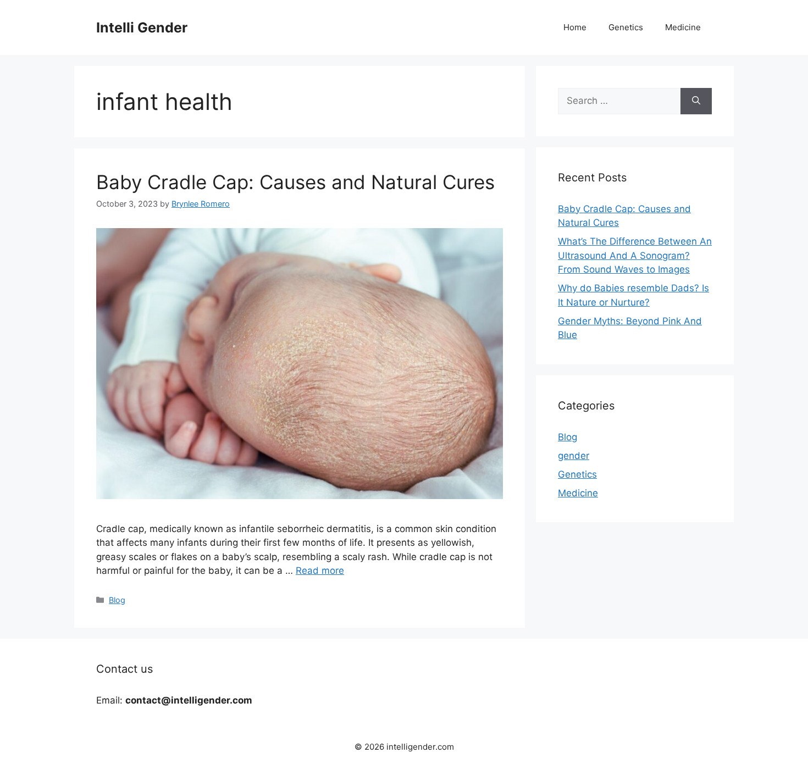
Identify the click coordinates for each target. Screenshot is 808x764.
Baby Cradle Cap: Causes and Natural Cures (295, 181)
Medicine (683, 27)
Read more (320, 570)
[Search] (696, 101)
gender (573, 455)
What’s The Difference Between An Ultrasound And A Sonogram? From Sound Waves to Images (635, 255)
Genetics (625, 27)
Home (574, 27)
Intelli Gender (141, 27)
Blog (117, 600)
